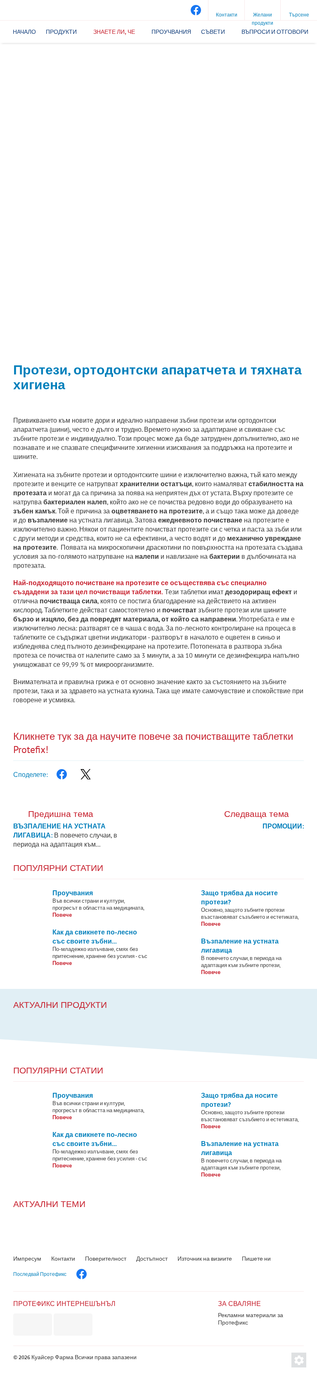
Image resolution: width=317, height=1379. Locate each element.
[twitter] (85, 774)
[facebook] (195, 10)
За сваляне (239, 1303)
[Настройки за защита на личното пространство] (298, 1360)
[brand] (32, 1324)
